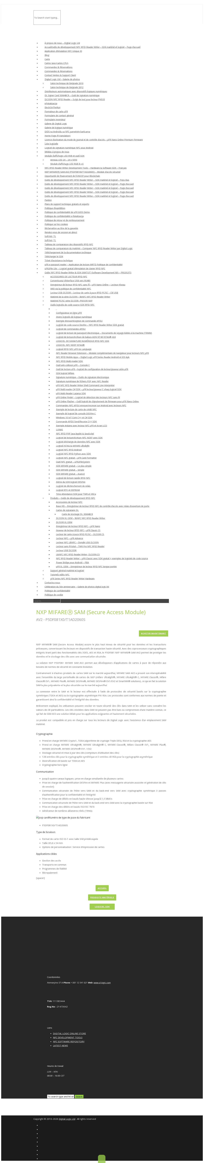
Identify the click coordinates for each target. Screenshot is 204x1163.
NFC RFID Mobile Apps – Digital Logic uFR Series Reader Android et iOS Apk (92, 357)
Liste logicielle (51, 143)
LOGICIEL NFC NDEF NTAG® (70, 345)
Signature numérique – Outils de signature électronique (82, 377)
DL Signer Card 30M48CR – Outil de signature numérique (72, 95)
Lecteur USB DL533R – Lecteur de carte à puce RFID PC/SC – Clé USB (84, 292)
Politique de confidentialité (57, 590)
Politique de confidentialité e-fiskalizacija (64, 216)
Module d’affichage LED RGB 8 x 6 (66, 163)
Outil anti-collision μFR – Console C (73, 365)
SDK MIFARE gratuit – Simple (70, 469)
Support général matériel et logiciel (67, 570)
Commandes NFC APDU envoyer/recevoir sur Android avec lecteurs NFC (91, 405)
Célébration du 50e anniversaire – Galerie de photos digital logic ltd (77, 586)
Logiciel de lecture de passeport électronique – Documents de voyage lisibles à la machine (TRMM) (104, 333)
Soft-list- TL (50, 236)
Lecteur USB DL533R (66, 550)
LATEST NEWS (60, 1045)
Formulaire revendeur (55, 119)
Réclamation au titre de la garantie (61, 228)
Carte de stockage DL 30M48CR (77, 514)
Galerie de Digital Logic (56, 123)
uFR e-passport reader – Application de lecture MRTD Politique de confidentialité (83, 264)
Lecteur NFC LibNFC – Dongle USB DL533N (77, 542)
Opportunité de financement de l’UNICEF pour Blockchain (72, 175)
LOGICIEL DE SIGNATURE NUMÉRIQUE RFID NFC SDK (82, 341)
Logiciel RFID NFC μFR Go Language (73, 349)
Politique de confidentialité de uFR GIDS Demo (67, 212)
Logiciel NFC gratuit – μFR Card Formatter (76, 457)
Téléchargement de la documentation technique (68, 252)
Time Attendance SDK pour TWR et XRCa (76, 494)
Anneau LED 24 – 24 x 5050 (63, 159)
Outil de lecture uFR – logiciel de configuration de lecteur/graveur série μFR (92, 369)
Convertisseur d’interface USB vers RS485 (70, 280)
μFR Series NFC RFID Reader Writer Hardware (72, 578)
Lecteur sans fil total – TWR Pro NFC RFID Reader (80, 546)
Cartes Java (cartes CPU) (56, 63)
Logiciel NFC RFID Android (69, 449)
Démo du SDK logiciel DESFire (70, 482)
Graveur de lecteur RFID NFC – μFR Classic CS (78, 530)
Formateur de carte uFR (56, 111)
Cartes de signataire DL (67, 510)
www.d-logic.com (102, 982)
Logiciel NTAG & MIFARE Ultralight (72, 445)
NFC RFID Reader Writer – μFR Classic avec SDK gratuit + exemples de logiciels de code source (102, 558)
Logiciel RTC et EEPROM (68, 490)
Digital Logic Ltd (67, 1118)
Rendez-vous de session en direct (61, 232)
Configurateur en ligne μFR (69, 312)
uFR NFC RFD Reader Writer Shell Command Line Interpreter (85, 385)
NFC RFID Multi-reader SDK (69, 361)
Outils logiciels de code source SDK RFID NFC (72, 304)
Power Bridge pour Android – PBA (72, 562)
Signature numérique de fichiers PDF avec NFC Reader (82, 381)
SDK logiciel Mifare (65, 373)
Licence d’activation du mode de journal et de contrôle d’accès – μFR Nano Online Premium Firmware (94, 139)
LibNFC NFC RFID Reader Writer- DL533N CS (78, 554)
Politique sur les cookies (56, 224)
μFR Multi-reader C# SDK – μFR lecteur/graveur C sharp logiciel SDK (88, 389)
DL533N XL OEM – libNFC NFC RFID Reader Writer (80, 518)
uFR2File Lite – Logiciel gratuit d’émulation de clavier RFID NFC (75, 268)
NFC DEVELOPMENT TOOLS (67, 1037)
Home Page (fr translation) (57, 135)
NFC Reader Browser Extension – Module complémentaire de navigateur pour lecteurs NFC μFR (102, 353)
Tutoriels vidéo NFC (59, 574)
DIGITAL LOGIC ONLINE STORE (69, 1033)
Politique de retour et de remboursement (64, 220)
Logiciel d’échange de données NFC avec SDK (78, 441)
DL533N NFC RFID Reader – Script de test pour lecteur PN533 (75, 99)
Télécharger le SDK (54, 256)
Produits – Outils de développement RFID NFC (72, 498)
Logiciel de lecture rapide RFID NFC (73, 478)
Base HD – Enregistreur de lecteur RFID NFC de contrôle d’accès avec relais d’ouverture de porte (102, 506)
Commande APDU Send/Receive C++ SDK (76, 421)
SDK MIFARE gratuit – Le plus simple (73, 465)
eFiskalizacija (51, 103)
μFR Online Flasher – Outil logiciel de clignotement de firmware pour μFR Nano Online (97, 401)
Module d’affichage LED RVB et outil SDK (64, 155)
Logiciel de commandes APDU (70, 329)
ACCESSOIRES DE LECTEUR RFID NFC (68, 276)
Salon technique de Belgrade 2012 (66, 87)
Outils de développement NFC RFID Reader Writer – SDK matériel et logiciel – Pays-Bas (87, 180)
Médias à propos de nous (57, 151)
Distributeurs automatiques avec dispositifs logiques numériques (76, 91)
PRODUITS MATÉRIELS (102, 897)
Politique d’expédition (55, 208)
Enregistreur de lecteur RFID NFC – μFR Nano (78, 526)
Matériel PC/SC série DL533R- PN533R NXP (71, 300)
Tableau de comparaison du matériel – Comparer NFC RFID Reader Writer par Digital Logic (89, 248)
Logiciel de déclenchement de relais (73, 486)
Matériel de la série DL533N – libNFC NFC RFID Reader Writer (80, 296)
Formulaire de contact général (59, 115)
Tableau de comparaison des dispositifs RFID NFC (69, 244)
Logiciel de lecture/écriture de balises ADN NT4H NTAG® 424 (86, 337)
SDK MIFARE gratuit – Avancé (70, 473)
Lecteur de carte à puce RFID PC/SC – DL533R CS (80, 534)
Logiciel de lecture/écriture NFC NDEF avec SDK (79, 437)
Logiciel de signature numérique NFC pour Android (69, 147)
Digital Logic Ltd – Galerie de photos (62, 79)
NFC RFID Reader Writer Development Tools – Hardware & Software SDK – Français (86, 167)
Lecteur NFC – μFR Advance (69, 538)
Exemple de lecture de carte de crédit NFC (76, 409)
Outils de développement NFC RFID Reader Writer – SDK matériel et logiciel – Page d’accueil (89, 184)
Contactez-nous (52, 582)
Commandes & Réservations (58, 67)
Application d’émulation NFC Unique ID (63, 51)
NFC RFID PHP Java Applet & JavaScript (75, 433)
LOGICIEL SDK (102, 906)
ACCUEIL (102, 888)
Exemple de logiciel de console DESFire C (76, 413)
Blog (47, 55)
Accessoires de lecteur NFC (69, 502)
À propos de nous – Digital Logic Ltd (62, 43)
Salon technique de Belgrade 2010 (66, 83)
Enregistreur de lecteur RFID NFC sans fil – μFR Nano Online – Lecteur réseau (87, 284)
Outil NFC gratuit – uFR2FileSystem (73, 461)
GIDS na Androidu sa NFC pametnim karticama (67, 131)
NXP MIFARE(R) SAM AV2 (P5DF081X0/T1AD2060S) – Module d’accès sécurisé (83, 171)
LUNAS (59, 429)
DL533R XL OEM (64, 522)
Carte (47, 59)
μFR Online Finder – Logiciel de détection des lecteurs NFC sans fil (88, 397)
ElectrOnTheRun (52, 107)
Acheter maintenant (153, 633)
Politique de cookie (54, 594)
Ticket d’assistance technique (59, 260)
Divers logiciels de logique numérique (74, 316)
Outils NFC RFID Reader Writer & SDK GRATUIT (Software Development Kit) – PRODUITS (88, 272)
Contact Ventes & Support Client (60, 75)
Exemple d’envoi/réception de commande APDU (79, 320)
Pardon (48, 200)
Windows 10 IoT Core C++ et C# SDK (74, 417)
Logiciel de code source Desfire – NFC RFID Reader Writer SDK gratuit (90, 324)
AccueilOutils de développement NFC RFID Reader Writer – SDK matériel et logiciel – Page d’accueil (92, 47)
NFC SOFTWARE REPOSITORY (69, 1041)
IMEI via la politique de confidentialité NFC (70, 288)
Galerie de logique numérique (59, 127)
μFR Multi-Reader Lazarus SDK (71, 393)
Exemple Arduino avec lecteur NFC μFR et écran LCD (81, 425)
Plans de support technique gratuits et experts (67, 204)
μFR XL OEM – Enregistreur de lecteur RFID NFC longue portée (86, 566)
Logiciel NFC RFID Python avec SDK (73, 453)
